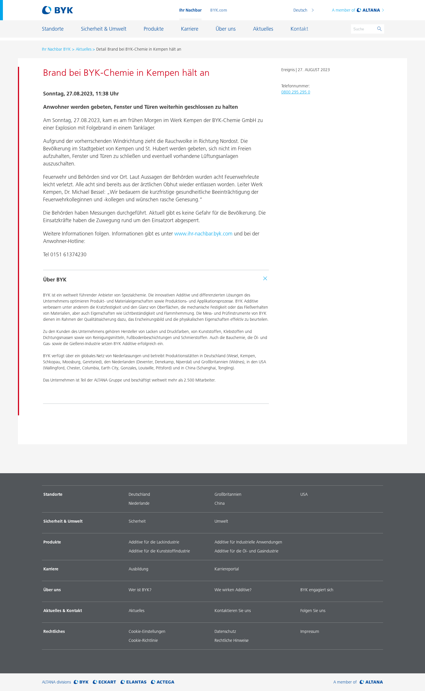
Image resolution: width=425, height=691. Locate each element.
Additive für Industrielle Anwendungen (248, 542)
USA (304, 494)
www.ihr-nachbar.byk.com (203, 233)
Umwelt (221, 521)
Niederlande (139, 503)
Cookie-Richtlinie (143, 640)
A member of (343, 10)
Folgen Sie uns (312, 610)
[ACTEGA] (162, 682)
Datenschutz (225, 631)
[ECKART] (104, 682)
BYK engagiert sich (316, 589)
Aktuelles (83, 49)
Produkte (52, 542)
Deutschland (139, 494)
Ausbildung (138, 569)
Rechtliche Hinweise (232, 640)
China (220, 503)
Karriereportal (227, 569)
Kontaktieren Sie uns (233, 610)
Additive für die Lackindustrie (154, 542)
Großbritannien (228, 494)
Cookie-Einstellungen (147, 631)
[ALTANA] (371, 682)
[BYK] (81, 682)
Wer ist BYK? (140, 589)
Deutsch (300, 10)
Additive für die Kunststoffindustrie (159, 551)
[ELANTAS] (134, 682)
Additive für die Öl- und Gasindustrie (246, 551)
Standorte (52, 494)
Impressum (309, 631)
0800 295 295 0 (295, 92)
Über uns (52, 589)
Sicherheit (137, 521)
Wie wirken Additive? (233, 589)
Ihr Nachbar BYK (56, 49)
